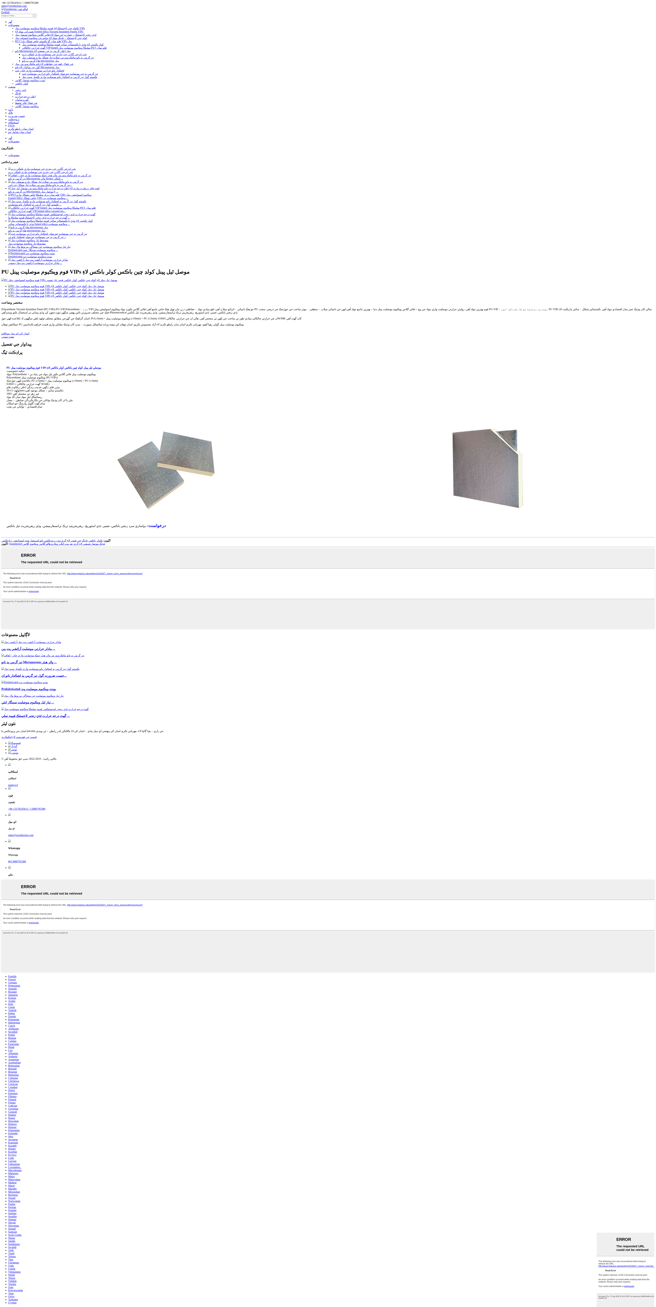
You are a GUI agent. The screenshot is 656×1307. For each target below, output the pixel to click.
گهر (10, 21)
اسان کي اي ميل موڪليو (15, 333)
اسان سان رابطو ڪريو (20, 128)
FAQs (11, 125)
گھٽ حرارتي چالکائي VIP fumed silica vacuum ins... (36, 211)
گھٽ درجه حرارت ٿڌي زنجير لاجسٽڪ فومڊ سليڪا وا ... (39, 217)
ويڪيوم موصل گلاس (27, 106)
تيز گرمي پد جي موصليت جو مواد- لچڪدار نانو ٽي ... (37, 237)
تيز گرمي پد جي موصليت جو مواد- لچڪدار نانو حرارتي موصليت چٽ (60, 73)
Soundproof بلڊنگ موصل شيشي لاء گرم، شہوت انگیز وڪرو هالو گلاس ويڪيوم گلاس (57, 543)
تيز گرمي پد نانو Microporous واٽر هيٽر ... (29, 662)
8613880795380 (17, 861)
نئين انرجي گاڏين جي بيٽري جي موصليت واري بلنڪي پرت (54, 54)
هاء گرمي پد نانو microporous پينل (40, 60)
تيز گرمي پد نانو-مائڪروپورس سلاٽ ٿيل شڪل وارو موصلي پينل (58, 57)
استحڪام (13, 122)
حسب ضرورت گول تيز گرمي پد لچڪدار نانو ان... (34, 675)
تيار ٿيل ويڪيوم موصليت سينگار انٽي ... (27, 702)
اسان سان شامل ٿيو (19, 132)
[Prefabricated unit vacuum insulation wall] (24, 682)
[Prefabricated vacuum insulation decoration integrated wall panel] (32, 695)
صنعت (12, 86)
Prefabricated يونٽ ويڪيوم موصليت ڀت (30, 256)
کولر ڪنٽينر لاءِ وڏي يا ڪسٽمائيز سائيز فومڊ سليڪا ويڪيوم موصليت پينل (63, 44)
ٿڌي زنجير (20, 90)
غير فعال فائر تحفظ (26, 103)
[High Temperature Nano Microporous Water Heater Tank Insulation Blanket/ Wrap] (42, 655)
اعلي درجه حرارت (25, 96)
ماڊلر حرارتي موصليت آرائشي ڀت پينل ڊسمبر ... (35, 263)
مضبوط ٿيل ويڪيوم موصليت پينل (27, 243)
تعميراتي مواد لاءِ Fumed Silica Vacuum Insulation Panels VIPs (49, 31)
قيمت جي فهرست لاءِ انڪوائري (19, 737)
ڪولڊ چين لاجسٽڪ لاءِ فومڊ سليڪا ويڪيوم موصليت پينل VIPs (50, 28)
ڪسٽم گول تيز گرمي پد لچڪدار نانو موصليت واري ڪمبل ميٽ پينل (59, 77)
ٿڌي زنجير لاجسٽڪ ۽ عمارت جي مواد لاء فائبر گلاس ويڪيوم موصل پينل (55, 34)
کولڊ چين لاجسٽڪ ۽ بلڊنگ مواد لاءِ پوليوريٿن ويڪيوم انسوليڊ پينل (51, 38)
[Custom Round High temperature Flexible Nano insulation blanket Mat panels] (40, 669)
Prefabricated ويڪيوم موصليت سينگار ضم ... (33, 250)
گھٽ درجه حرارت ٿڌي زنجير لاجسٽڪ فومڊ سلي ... (35, 716)
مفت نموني (7, 336)
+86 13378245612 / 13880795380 (26, 808)
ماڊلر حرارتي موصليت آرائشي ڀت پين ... (28, 649)
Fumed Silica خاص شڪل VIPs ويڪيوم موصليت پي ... (38, 198)
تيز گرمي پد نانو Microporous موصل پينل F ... (33, 191)
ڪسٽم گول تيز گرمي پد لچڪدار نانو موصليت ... (35, 204)
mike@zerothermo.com (20, 835)
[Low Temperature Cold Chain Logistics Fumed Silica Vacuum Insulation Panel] (45, 709)
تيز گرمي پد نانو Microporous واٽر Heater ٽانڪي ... (35, 178)
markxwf (13, 785)
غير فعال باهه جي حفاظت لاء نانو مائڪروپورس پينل (44, 64)
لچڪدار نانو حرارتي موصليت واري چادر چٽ (39, 70)
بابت (10, 109)
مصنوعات (13, 25)
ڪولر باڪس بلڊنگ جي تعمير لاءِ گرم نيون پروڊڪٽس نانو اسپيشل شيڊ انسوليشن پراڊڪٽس (52, 540)
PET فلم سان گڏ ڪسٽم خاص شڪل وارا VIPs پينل (43, 41)
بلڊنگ (18, 93)
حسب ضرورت (16, 116)
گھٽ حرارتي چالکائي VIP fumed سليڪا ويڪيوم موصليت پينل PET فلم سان (64, 47)
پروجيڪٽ (13, 119)
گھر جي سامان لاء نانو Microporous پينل (37, 67)
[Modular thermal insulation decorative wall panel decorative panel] (31, 642)
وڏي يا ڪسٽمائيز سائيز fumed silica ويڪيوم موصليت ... (39, 224)
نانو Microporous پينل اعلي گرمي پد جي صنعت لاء (43, 51)
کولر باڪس (21, 83)
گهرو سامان (22, 99)
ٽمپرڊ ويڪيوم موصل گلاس (30, 80)
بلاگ (10, 112)
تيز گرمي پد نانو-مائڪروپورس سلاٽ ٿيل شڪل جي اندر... (40, 185)
